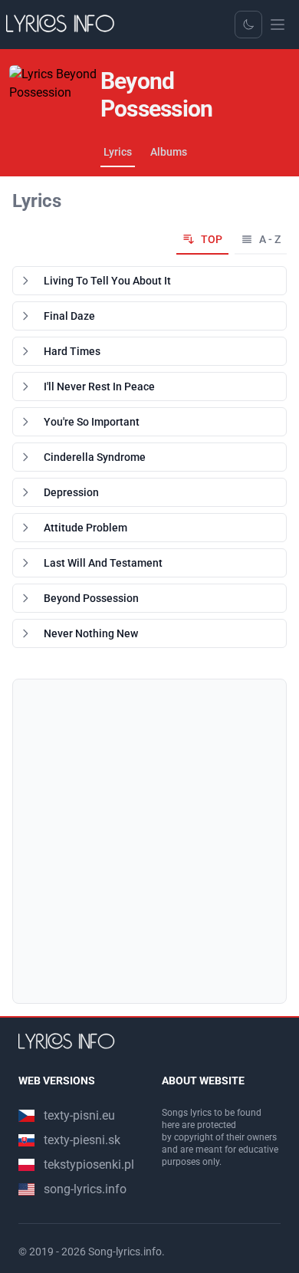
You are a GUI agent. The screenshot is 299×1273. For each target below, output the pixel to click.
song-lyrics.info (85, 1189)
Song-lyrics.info (125, 1251)
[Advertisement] (149, 841)
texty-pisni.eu (79, 1115)
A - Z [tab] (270, 239)
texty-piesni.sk (82, 1140)
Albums (168, 152)
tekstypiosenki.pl (89, 1164)
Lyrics (118, 152)
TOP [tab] (211, 239)
